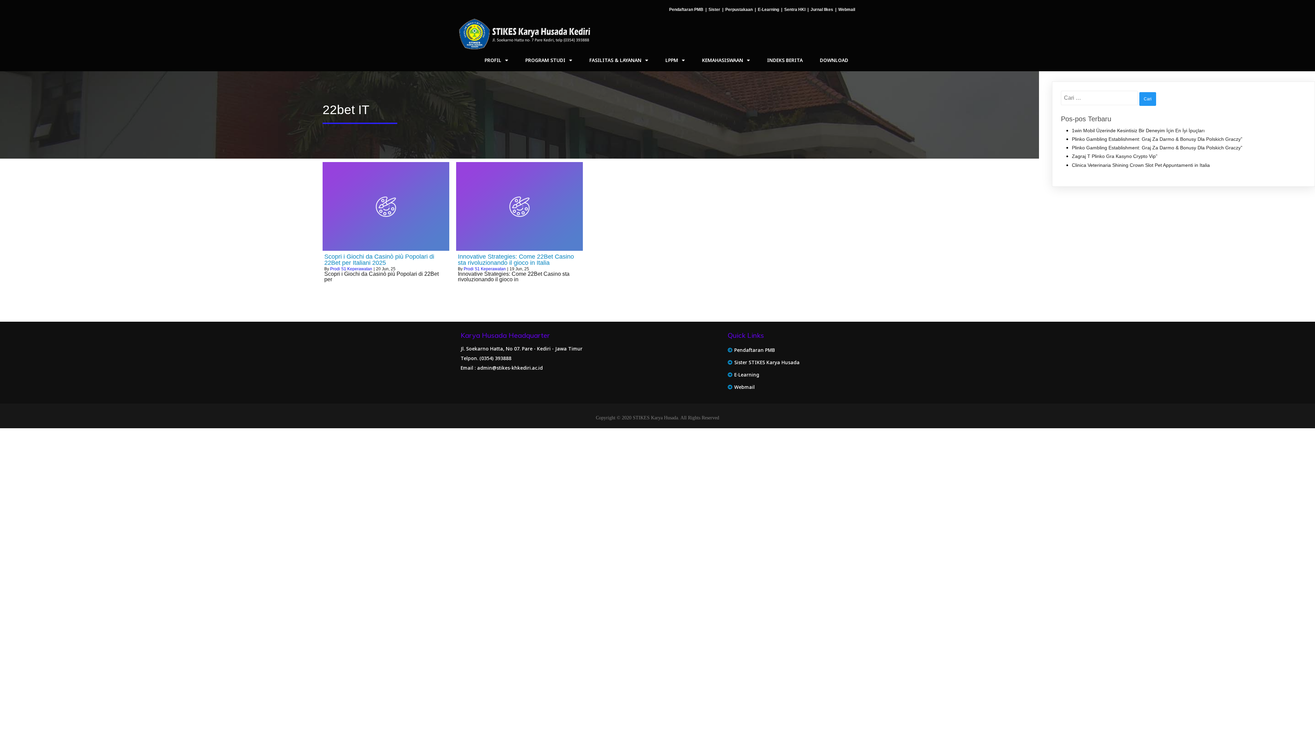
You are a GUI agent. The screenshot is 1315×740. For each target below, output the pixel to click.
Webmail (846, 9)
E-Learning (768, 9)
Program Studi (545, 60)
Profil (493, 60)
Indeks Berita (785, 60)
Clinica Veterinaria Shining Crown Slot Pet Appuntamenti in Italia (1141, 165)
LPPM (671, 60)
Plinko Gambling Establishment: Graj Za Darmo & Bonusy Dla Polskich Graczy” (1157, 139)
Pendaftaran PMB (686, 9)
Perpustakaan (739, 9)
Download (834, 60)
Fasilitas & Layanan (615, 60)
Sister (714, 9)
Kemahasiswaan (722, 60)
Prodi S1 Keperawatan (351, 269)
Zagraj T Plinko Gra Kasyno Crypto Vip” (1114, 156)
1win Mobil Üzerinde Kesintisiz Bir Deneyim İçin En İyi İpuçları (1138, 130)
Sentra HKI (794, 9)
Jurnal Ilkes (822, 9)
